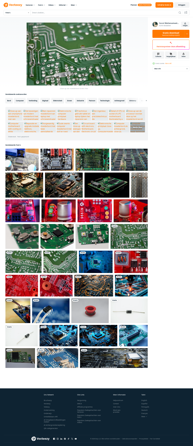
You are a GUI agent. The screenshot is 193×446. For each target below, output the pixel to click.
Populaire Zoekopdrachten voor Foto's (89, 416)
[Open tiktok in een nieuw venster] (68, 439)
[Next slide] (144, 100)
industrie (80, 101)
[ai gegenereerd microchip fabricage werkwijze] (131, 285)
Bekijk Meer (137, 127)
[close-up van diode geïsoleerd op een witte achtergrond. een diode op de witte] (129, 310)
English (144, 400)
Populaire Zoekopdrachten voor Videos (89, 421)
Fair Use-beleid (155, 439)
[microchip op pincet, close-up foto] (51, 310)
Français (144, 413)
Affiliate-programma (85, 407)
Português (145, 407)
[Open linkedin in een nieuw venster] (61, 439)
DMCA (79, 404)
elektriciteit (57, 101)
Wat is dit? (168, 63)
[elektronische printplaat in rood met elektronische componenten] (131, 262)
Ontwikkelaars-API (51, 417)
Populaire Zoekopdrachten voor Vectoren (89, 411)
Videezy (47, 407)
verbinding (33, 101)
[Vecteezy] (13, 5)
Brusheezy (48, 400)
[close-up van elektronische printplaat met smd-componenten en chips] (96, 262)
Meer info (157, 69)
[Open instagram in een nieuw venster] (58, 439)
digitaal (45, 101)
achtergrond (119, 101)
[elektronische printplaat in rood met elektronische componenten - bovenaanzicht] (95, 210)
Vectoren (29, 5)
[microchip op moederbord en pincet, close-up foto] (17, 310)
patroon (92, 101)
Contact (116, 404)
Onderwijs (48, 413)
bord (9, 101)
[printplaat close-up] (23, 262)
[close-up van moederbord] (129, 236)
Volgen (185, 26)
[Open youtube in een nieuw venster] (76, 439)
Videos (51, 5)
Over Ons (116, 407)
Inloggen (181, 5)
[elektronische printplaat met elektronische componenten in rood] (22, 210)
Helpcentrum (118, 400)
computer (20, 101)
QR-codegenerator (51, 428)
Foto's (40, 5)
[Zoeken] (179, 12)
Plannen (134, 5)
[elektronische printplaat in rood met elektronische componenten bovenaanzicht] (21, 285)
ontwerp (132, 101)
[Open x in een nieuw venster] (72, 439)
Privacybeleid (143, 439)
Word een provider (116, 411)
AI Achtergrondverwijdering (54, 425)
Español (144, 404)
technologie (105, 101)
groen (69, 101)
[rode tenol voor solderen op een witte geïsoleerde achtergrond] (90, 310)
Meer (73, 5)
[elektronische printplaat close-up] (92, 160)
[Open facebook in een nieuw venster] (54, 439)
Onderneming (49, 410)
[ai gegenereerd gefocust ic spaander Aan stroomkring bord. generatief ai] (59, 335)
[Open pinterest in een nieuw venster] (65, 439)
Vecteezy (47, 404)
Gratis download (171, 33)
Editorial (62, 5)
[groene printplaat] (60, 262)
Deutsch (144, 410)
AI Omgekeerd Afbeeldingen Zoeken (54, 421)
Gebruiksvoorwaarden (129, 439)
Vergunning (81, 400)
